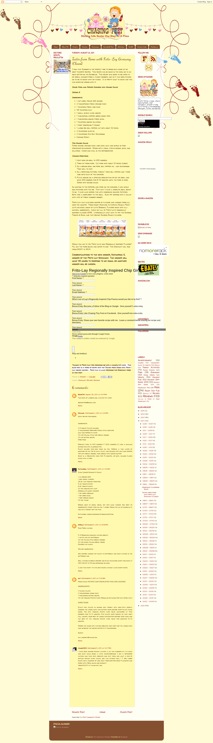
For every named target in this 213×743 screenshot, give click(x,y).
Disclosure (154, 47)
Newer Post (78, 712)
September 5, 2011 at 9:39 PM (96, 525)
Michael (81, 413)
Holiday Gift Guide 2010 (149, 380)
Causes (140, 363)
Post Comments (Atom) (91, 717)
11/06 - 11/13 (148, 447)
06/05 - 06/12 (149, 534)
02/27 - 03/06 (149, 578)
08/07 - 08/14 (149, 504)
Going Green (149, 375)
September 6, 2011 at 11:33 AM (93, 578)
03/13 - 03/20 (148, 571)
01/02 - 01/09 (148, 601)
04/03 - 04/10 (149, 561)
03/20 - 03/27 (149, 568)
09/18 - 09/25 (149, 471)
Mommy (83, 377)
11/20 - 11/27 (148, 440)
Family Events (149, 370)
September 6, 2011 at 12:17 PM (99, 648)
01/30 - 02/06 (149, 588)
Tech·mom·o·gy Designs (101, 737)
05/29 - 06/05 (149, 537)
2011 (143, 421)
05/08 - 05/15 (149, 548)
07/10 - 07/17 (148, 517)
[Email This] (102, 377)
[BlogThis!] (104, 377)
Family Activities (151, 367)
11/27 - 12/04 (148, 437)
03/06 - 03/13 (149, 574)
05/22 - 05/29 (149, 541)
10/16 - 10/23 (148, 457)
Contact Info (141, 47)
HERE (89, 212)
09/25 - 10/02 (149, 467)
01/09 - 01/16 (148, 598)
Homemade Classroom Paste (150, 488)
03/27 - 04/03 (149, 564)
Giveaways (95, 47)
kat (79, 578)
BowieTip (81, 394)
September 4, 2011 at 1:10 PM (98, 469)
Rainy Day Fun (152, 390)
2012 (143, 417)
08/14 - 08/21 (148, 500)
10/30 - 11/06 (148, 450)
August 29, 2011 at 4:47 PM (96, 394)
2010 (143, 605)
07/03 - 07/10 (149, 521)
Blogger (124, 737)
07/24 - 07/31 (148, 510)
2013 (143, 414)
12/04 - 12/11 (148, 434)
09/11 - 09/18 (148, 474)
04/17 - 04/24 (148, 554)
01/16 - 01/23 (148, 595)
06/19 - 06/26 (149, 527)
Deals (157, 365)
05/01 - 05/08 (149, 551)
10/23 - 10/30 (148, 454)
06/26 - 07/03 (149, 524)
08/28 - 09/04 (149, 481)
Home (56, 47)
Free (140, 372)
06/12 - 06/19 (148, 531)
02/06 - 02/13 (149, 584)
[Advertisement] (60, 115)
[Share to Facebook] (109, 377)
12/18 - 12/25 (148, 427)
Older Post (126, 712)
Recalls (146, 393)
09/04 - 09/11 (148, 477)
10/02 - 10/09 (148, 464)
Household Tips (108, 47)
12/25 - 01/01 (148, 424)
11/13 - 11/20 (147, 444)
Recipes (75, 47)
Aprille (81, 525)
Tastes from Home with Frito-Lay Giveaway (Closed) (150, 494)
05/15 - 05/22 (148, 544)
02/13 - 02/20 (148, 581)
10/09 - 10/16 (148, 461)
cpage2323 (82, 648)
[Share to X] (106, 377)
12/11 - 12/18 (147, 430)
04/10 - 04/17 (148, 557)
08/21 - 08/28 (148, 484)
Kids (157, 387)
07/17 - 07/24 (148, 514)
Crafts (148, 365)
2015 (143, 411)
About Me (65, 47)
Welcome (140, 399)
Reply (80, 406)
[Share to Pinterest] (111, 377)
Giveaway (82, 380)
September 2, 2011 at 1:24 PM (96, 413)
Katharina (82, 469)
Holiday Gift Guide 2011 (149, 383)
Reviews (84, 47)
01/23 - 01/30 (148, 591)
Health (131, 47)
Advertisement (145, 360)
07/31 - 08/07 (148, 507)
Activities (121, 47)
